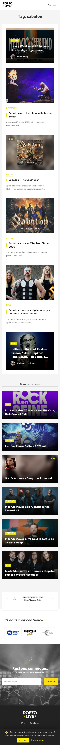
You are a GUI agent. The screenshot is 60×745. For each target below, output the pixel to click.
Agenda (9, 238)
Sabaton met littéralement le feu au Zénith (30, 115)
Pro (23, 723)
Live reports (11, 108)
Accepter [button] (23, 740)
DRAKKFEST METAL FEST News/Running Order (28, 598)
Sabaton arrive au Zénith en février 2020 (29, 245)
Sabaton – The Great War (24, 179)
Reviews (9, 175)
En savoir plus (37, 740)
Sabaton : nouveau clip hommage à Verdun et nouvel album (30, 312)
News (8, 305)
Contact (34, 723)
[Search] (49, 4)
